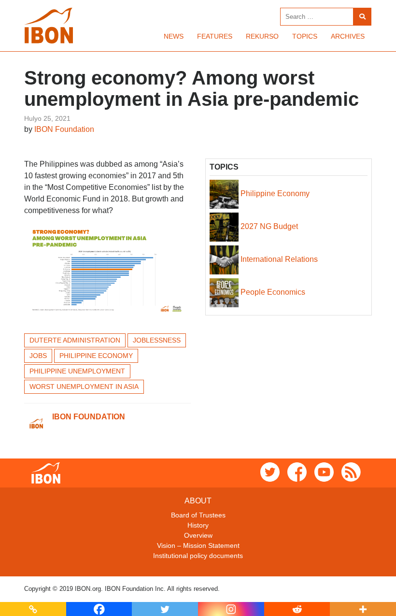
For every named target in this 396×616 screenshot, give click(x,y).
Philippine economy (96, 355)
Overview (198, 535)
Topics (304, 36)
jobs (38, 355)
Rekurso (262, 36)
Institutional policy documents (198, 555)
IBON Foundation (64, 129)
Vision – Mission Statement (198, 545)
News (174, 36)
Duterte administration (74, 340)
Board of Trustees (198, 515)
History (198, 525)
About (198, 501)
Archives (348, 36)
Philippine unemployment (77, 371)
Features (214, 36)
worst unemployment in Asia (84, 386)
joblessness (157, 340)
